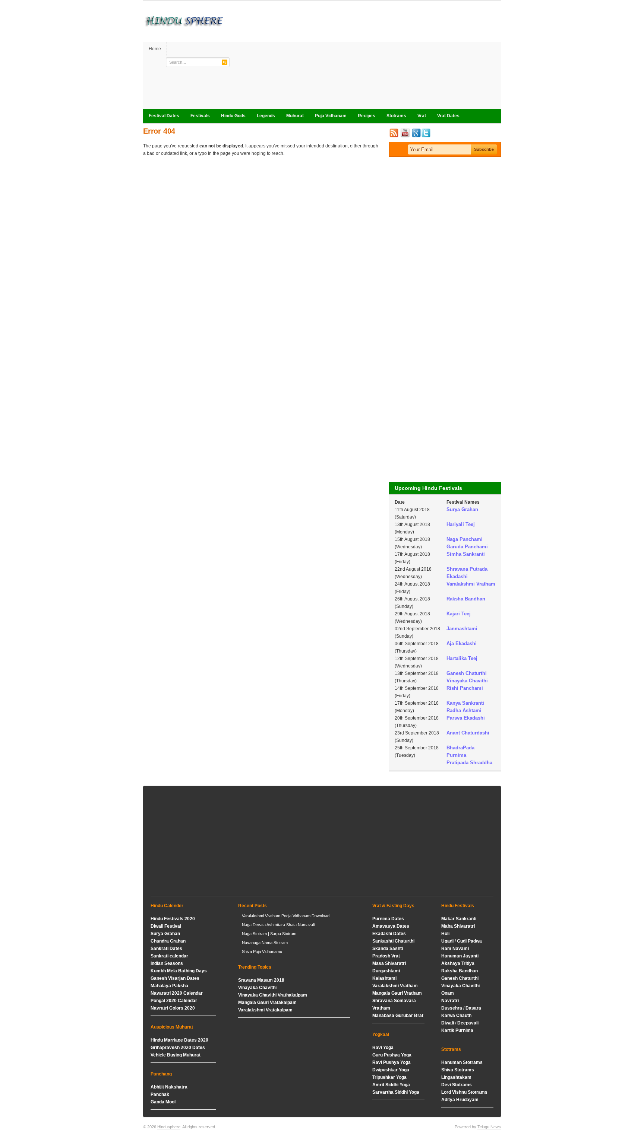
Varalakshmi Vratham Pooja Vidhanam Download (285, 916)
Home (155, 48)
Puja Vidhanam (331, 115)
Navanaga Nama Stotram (265, 942)
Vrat (421, 115)
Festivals (200, 115)
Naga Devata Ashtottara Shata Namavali (278, 924)
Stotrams (393, 116)
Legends (266, 115)
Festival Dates (161, 116)
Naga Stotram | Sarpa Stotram (269, 933)
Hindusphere (168, 1127)
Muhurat (295, 115)
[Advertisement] (365, 56)
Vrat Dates (446, 116)
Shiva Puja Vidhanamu (262, 951)
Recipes (366, 115)
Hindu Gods (230, 116)
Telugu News (489, 1127)
